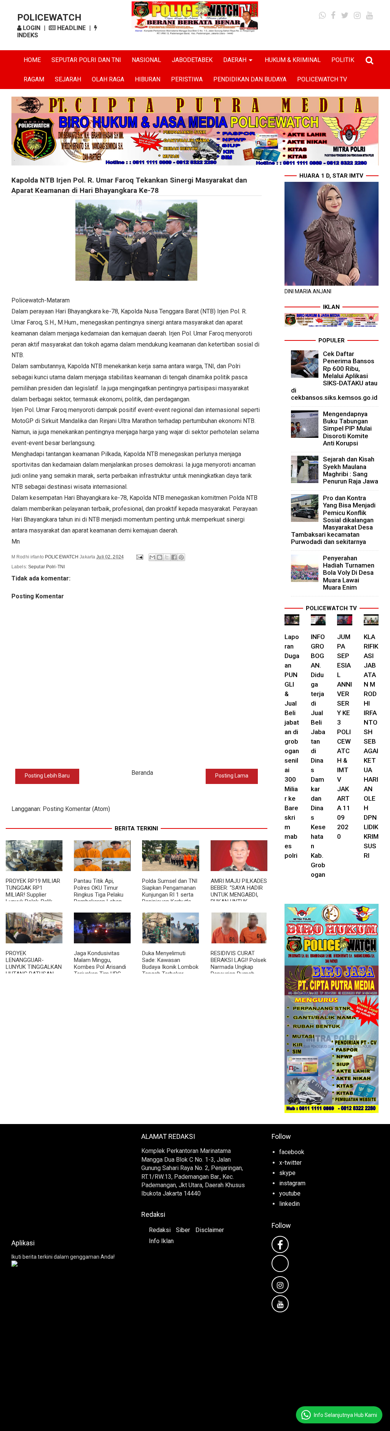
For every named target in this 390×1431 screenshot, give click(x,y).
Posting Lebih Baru (47, 776)
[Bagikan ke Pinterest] (181, 557)
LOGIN (30, 28)
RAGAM (34, 79)
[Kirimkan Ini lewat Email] (152, 557)
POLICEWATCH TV (322, 79)
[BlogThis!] (159, 557)
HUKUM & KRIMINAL (293, 60)
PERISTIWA (187, 79)
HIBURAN (147, 79)
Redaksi (160, 1230)
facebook (291, 1152)
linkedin (289, 1203)
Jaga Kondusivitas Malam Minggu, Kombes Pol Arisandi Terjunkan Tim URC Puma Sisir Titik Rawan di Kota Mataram (102, 970)
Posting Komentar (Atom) (76, 808)
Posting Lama (231, 776)
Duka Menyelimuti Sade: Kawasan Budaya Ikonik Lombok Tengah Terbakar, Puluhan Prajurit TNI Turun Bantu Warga (170, 970)
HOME (32, 60)
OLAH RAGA (108, 79)
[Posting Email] (139, 557)
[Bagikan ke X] (167, 557)
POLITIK (342, 60)
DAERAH (234, 60)
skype (287, 1173)
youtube (289, 1193)
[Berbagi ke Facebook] (174, 557)
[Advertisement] (64, 1179)
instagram (292, 1183)
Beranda (142, 772)
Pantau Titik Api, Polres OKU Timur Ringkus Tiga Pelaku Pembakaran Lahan (98, 891)
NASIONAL (146, 60)
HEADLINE (71, 28)
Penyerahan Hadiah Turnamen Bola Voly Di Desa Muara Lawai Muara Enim (348, 572)
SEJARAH (68, 79)
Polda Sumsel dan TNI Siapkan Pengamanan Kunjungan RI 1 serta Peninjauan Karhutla (169, 891)
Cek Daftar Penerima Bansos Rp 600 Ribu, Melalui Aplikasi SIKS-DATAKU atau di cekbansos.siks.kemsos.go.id (334, 375)
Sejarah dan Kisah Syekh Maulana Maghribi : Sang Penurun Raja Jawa (350, 470)
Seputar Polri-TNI (46, 566)
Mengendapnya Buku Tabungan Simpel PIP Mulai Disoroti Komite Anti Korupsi (347, 428)
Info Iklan (161, 1241)
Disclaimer (209, 1230)
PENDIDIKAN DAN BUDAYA (249, 79)
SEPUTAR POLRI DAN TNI (86, 60)
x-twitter (290, 1162)
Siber (183, 1230)
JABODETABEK (192, 60)
